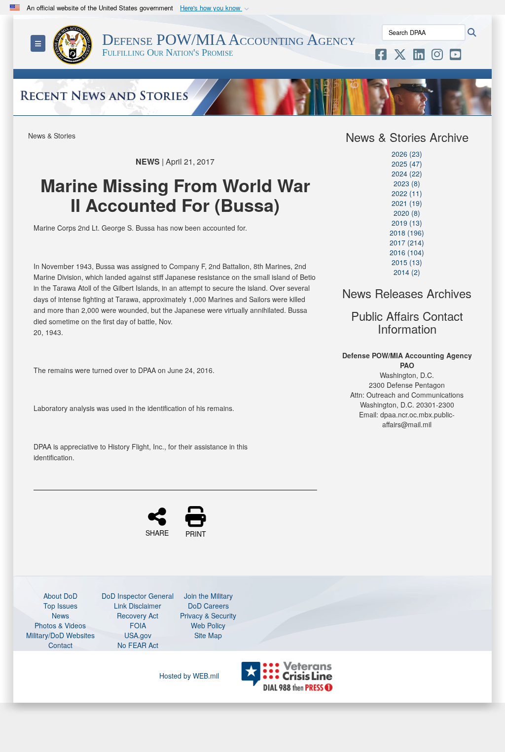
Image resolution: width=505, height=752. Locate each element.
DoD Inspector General (138, 596)
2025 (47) (407, 164)
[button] (215, 8)
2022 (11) (407, 193)
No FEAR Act (137, 645)
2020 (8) (407, 213)
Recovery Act (137, 615)
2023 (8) (407, 183)
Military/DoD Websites (60, 635)
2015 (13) (407, 262)
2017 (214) (407, 242)
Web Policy (208, 625)
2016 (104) (407, 252)
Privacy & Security (208, 615)
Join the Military (208, 596)
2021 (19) (407, 203)
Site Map (208, 635)
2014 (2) (407, 272)
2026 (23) (407, 154)
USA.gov (137, 635)
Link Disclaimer (137, 606)
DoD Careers (208, 606)
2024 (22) (407, 173)
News (60, 615)
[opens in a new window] (381, 56)
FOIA (138, 625)
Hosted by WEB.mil (189, 676)
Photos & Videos (60, 625)
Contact (60, 645)
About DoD (60, 596)
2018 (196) (407, 233)
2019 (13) (407, 223)
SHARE (157, 532)
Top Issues (60, 606)
